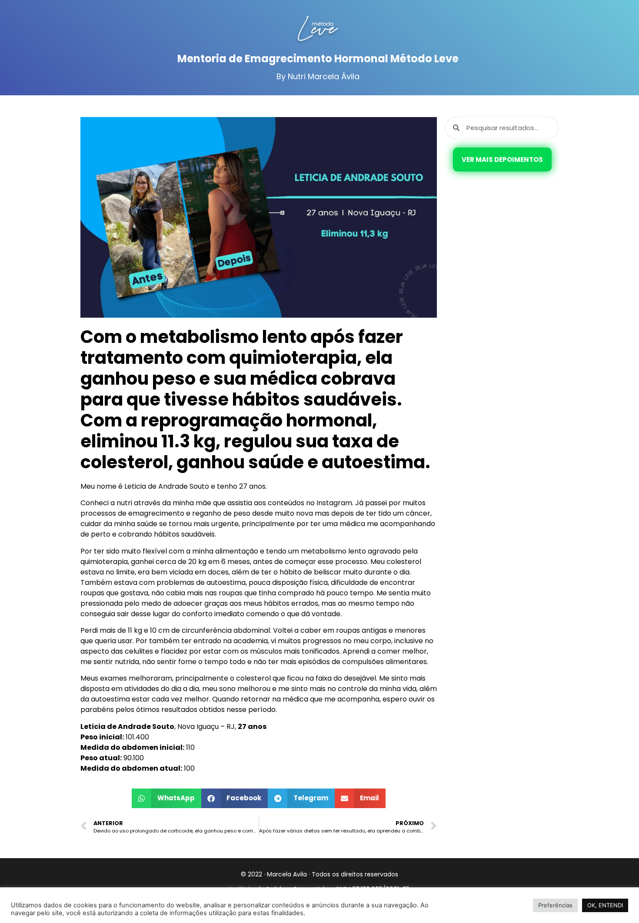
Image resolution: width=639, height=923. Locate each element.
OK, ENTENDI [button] (605, 905)
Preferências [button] (555, 905)
